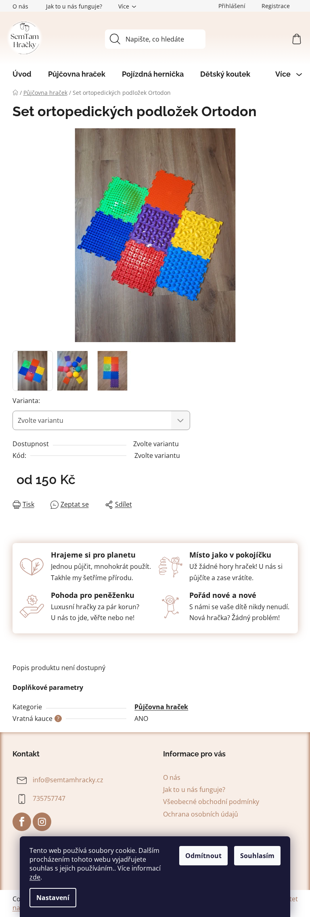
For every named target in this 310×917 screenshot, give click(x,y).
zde (34, 877)
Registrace (276, 6)
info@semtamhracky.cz (68, 779)
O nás (20, 6)
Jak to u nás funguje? (74, 6)
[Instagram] (42, 822)
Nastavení (52, 897)
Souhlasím (257, 855)
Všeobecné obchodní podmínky (211, 801)
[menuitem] (22, 74)
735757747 (49, 798)
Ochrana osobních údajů (200, 814)
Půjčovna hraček (161, 706)
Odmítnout (203, 855)
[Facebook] (22, 822)
